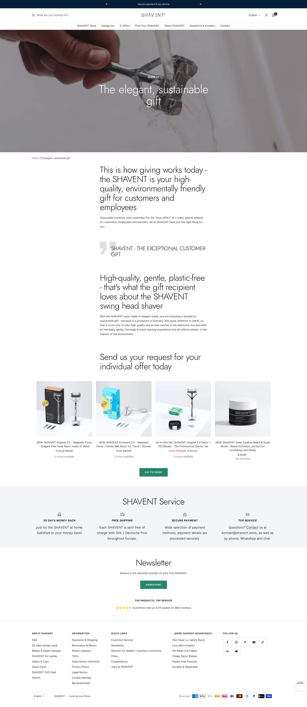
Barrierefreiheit (81, 683)
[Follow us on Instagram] (236, 642)
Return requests (81, 650)
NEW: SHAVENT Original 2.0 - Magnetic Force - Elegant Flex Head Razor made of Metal (64, 444)
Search (36, 677)
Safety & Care (40, 661)
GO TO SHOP (153, 472)
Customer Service (122, 640)
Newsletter (117, 645)
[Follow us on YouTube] (253, 642)
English (253, 15)
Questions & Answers (202, 25)
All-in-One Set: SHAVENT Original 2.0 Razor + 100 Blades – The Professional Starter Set (183, 444)
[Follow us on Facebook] (227, 642)
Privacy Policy (80, 666)
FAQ (34, 640)
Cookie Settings (81, 677)
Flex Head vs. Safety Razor (188, 640)
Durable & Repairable (185, 666)
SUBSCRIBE (153, 584)
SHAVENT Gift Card (44, 672)
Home (35, 158)
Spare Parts (39, 666)
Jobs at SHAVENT (122, 666)
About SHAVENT (175, 25)
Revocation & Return (84, 645)
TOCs (75, 656)
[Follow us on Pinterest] (245, 642)
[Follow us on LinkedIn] (227, 651)
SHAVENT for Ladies (44, 656)
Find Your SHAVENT (147, 25)
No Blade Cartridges (184, 650)
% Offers (125, 25)
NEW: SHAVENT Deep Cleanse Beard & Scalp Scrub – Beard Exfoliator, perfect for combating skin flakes (243, 446)
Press (114, 656)
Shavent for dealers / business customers (136, 650)
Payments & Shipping (85, 640)
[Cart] (273, 15)
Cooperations (119, 661)
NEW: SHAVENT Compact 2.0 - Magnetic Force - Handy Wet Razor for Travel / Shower (123, 444)
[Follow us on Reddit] (236, 651)
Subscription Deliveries (86, 661)
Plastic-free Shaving (184, 661)
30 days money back (44, 645)
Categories (107, 25)
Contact (225, 25)
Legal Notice (79, 672)
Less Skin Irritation (183, 645)
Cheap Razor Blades (184, 656)
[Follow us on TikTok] (262, 642)
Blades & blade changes (46, 650)
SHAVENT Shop (86, 25)
